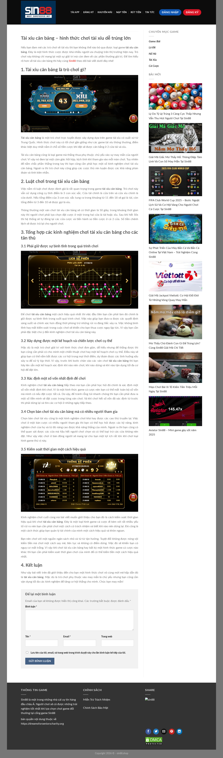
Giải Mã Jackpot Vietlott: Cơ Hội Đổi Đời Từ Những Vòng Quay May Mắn (174, 297)
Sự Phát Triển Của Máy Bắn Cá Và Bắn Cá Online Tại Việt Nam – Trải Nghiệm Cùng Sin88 (174, 252)
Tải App (75, 12)
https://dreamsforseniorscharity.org (42, 723)
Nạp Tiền (121, 12)
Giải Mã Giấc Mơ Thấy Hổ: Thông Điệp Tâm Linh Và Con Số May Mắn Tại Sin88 (175, 159)
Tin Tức (150, 12)
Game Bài (154, 41)
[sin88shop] (38, 12)
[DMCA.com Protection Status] (154, 741)
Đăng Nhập (170, 12)
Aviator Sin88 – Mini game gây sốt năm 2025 (172, 432)
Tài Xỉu (153, 59)
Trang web (106, 636)
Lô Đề (152, 47)
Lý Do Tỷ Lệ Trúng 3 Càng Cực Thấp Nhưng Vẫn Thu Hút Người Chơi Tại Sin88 (175, 116)
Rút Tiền (136, 12)
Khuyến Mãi (105, 12)
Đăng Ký (88, 12)
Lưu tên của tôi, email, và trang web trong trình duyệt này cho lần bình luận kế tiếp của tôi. (78, 652)
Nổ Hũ (152, 53)
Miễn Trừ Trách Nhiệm (96, 699)
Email (67, 636)
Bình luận (31, 606)
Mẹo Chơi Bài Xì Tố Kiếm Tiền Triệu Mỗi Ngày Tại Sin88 (173, 389)
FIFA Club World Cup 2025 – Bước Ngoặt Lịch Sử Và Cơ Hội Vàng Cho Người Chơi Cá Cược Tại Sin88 (174, 205)
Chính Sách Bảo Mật (95, 707)
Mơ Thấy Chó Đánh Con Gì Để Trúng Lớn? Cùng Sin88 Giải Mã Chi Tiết (174, 345)
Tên (28, 636)
